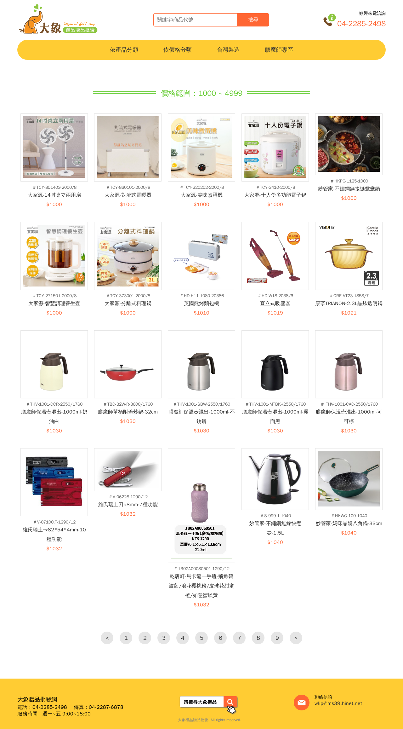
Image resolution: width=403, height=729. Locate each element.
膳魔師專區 (279, 49)
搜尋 (253, 19)
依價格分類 (177, 49)
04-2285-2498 (361, 23)
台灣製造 (228, 49)
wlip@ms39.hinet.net (338, 703)
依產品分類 (124, 49)
